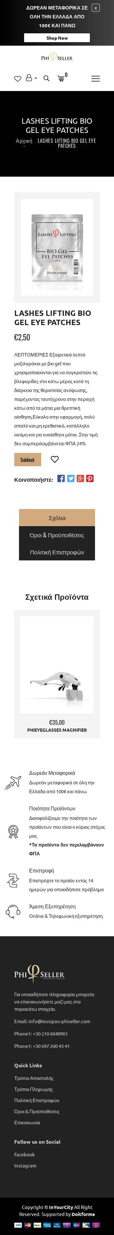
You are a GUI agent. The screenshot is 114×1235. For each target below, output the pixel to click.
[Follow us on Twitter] (70, 478)
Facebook (24, 1154)
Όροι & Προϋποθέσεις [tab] (57, 535)
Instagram (25, 1165)
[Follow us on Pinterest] (90, 478)
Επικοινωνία (27, 1122)
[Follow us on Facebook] (61, 478)
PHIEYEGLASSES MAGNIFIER (57, 730)
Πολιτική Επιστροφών (37, 1100)
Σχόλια (57, 517)
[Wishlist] (55, 459)
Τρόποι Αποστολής (34, 1078)
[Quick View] (73, 675)
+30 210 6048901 (50, 1033)
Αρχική (24, 140)
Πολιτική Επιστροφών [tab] (57, 552)
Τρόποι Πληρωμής (33, 1089)
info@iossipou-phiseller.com (59, 1021)
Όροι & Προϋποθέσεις (37, 1111)
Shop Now (57, 38)
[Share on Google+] (80, 478)
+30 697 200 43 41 (51, 1046)
